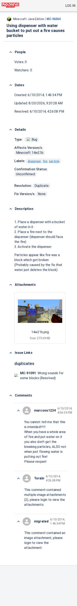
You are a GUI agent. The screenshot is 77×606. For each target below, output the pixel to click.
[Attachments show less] (11, 285)
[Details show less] (11, 130)
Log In (70, 6)
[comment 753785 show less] (18, 478)
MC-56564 (54, 19)
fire (45, 161)
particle (54, 161)
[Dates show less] (11, 85)
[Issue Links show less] (11, 353)
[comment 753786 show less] (18, 410)
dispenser (34, 161)
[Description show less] (11, 209)
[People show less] (11, 52)
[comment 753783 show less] (18, 521)
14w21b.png (40, 332)
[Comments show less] (11, 395)
